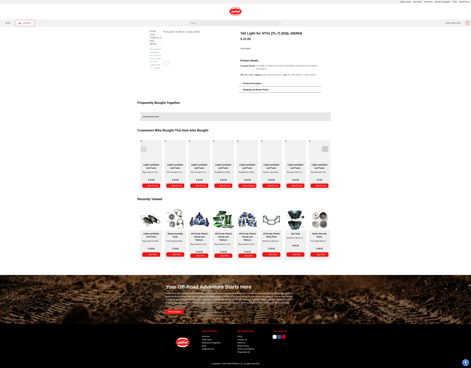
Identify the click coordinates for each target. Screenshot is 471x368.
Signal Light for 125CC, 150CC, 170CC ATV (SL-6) (151, 172)
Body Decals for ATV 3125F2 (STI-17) (247, 244)
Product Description (252, 83)
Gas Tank (295, 234)
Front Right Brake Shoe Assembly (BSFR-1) (319, 241)
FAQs (455, 2)
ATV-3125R (278, 66)
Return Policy (464, 2)
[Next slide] (325, 149)
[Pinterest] (284, 337)
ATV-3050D (269, 66)
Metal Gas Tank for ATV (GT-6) (295, 238)
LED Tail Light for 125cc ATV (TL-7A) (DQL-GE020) (199, 172)
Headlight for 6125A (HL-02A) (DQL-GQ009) (223, 172)
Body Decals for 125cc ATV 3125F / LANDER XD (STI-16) (199, 244)
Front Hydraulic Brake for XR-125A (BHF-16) (175, 241)
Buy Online (417, 2)
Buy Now (153, 254)
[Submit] (279, 23)
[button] (6, 23)
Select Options (248, 186)
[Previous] (167, 48)
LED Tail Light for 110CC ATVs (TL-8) (175, 172)
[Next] (219, 48)
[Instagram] (275, 337)
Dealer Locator (405, 2)
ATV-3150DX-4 (261, 69)
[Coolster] (235, 11)
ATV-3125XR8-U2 (289, 66)
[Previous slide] (143, 149)
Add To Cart (152, 186)
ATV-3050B (260, 66)
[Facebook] (279, 337)
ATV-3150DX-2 (312, 66)
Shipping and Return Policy (255, 90)
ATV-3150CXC (301, 66)
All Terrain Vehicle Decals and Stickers (199, 237)
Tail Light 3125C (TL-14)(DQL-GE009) (295, 172)
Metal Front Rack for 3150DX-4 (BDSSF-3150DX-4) (271, 241)
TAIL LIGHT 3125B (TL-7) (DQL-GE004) (301, 75)
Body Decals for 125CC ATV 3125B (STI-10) (223, 244)
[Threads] (288, 337)
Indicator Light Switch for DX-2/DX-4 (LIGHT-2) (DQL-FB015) (271, 172)
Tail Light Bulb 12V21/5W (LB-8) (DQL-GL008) (319, 172)
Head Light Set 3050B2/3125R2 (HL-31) (151, 241)
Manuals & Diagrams (442, 2)
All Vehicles (428, 2)
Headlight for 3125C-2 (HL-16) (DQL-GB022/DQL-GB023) (247, 172)
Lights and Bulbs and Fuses (272, 75)
